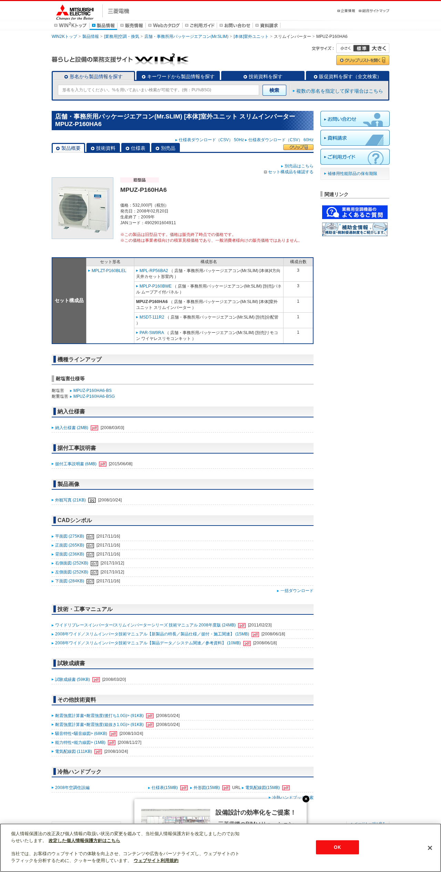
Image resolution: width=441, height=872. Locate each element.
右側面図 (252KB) (72, 563)
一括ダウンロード (297, 590)
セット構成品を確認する (291, 171)
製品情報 (90, 36)
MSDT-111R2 (152, 317)
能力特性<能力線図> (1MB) (80, 742)
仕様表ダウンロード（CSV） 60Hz (281, 139)
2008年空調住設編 (72, 787)
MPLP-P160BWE (156, 286)
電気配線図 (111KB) (74, 751)
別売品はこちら (299, 166)
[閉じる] (430, 847)
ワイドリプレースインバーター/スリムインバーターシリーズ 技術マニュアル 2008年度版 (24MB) (146, 625)
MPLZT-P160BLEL (109, 270)
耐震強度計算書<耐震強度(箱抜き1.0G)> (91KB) (100, 724)
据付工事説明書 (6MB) (76, 463)
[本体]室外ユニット (251, 36)
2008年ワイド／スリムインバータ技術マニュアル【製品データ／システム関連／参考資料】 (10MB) (148, 643)
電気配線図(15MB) (263, 787)
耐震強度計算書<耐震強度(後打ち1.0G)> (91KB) (100, 715)
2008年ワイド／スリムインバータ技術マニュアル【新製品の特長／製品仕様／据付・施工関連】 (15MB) (152, 634)
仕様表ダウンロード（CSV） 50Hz (211, 139)
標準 (361, 48)
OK (337, 847)
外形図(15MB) (207, 787)
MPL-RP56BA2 (154, 270)
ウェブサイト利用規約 (156, 860)
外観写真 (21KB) (71, 500)
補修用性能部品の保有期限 (352, 173)
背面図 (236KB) (70, 554)
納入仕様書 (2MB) (72, 427)
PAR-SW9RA (152, 332)
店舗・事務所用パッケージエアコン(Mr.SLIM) (186, 36)
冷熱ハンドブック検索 (293, 797)
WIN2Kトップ (64, 36)
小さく (349, 48)
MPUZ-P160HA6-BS (92, 390)
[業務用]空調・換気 (121, 36)
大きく (375, 48)
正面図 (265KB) (70, 545)
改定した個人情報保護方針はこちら (84, 840)
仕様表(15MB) (165, 787)
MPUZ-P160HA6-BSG (94, 396)
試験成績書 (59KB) (73, 679)
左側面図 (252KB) (72, 572)
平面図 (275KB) (70, 536)
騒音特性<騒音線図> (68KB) (81, 733)
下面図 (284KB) (70, 581)
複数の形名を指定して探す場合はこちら (339, 91)
